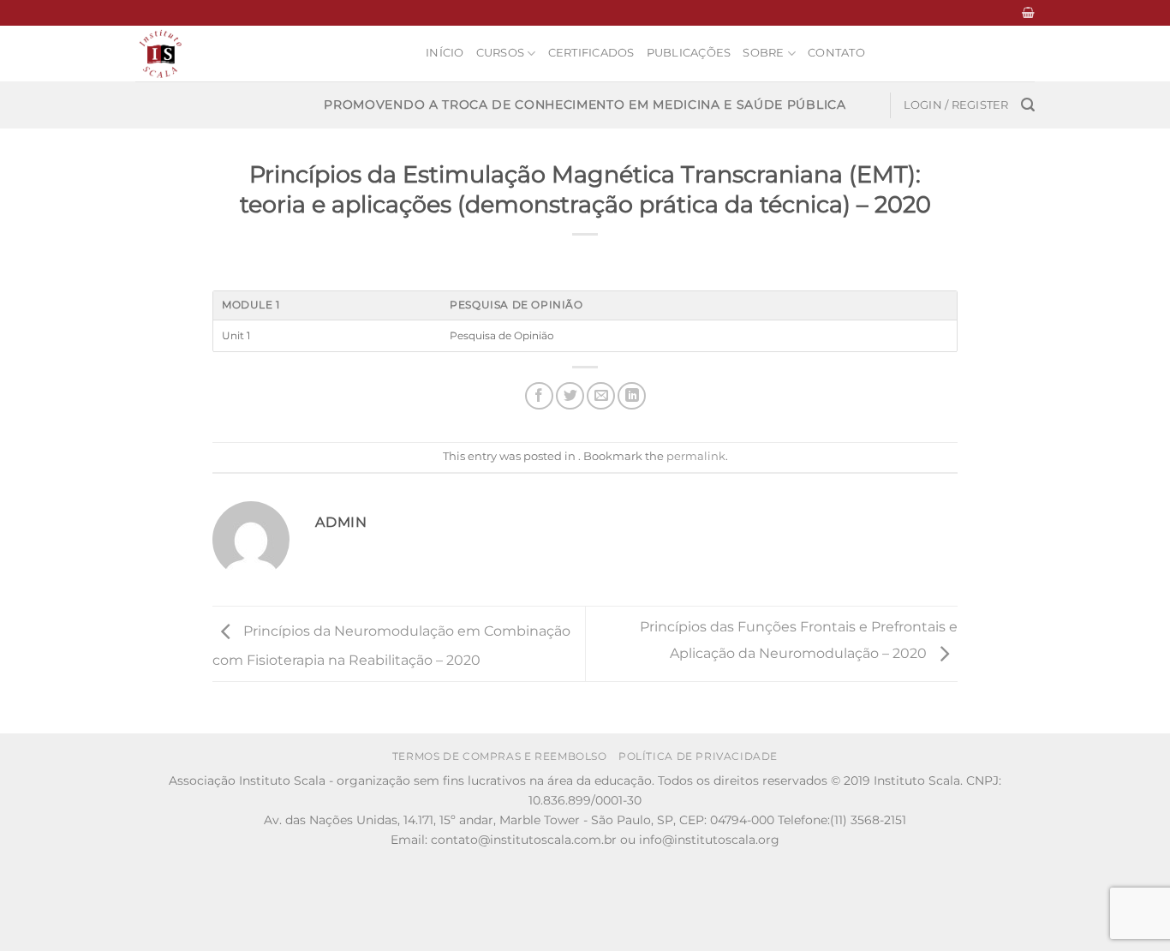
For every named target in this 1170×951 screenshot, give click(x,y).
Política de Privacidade (698, 756)
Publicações (689, 52)
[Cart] (1028, 12)
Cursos (500, 52)
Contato (836, 52)
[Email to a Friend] (601, 396)
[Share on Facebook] (539, 396)
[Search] (1028, 105)
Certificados (591, 52)
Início (445, 52)
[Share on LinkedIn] (632, 396)
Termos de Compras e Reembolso (499, 756)
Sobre (763, 52)
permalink (695, 456)
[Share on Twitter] (570, 396)
